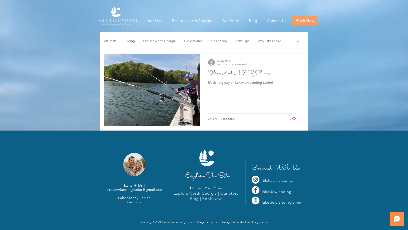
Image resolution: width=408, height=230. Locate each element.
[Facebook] (255, 190)
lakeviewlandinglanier (282, 202)
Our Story (229, 193)
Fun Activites (193, 41)
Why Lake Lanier (269, 41)
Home (195, 188)
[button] (298, 41)
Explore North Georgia (159, 41)
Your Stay (213, 188)
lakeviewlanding (277, 191)
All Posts (110, 41)
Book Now (212, 198)
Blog (194, 198)
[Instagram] (255, 180)
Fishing (130, 41)
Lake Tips (242, 41)
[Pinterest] (255, 200)
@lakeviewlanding (278, 181)
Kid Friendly (219, 41)
